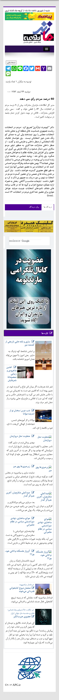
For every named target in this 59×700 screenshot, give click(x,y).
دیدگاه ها (48, 207)
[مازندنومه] (38, 31)
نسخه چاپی (11, 62)
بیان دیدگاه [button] (34, 207)
